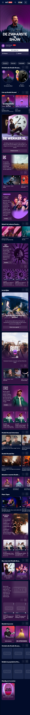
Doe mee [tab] (13, 63)
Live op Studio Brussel (9, 92)
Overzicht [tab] (5, 63)
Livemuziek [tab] (21, 63)
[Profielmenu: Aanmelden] (25, 2)
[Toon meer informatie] (14, 96)
